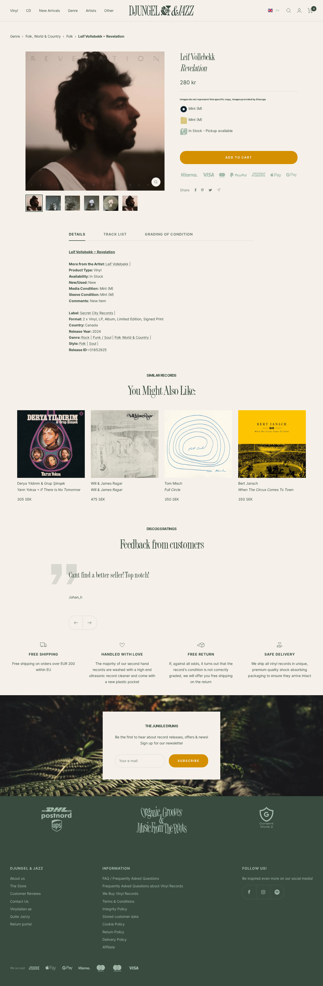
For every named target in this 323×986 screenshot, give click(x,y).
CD (28, 10)
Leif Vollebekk (116, 264)
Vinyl (14, 10)
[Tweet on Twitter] (210, 190)
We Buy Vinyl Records (120, 893)
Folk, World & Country (43, 36)
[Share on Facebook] (196, 190)
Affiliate (108, 947)
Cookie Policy (113, 924)
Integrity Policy (114, 909)
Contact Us (19, 901)
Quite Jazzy (20, 916)
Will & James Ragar (106, 486)
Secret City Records (96, 313)
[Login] (299, 10)
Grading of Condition (169, 234)
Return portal (21, 924)
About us (17, 878)
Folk (69, 36)
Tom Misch (173, 486)
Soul (92, 343)
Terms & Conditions (118, 901)
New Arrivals (49, 10)
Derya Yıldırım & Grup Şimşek (48, 486)
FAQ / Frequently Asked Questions (130, 878)
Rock (85, 337)
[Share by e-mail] (218, 190)
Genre (73, 10)
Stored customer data (120, 916)
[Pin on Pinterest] (202, 190)
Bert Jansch (265, 486)
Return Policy (113, 932)
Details (77, 234)
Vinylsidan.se (21, 909)
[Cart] (310, 10)
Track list (115, 234)
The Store (18, 886)
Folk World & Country (132, 337)
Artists (91, 10)
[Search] (288, 10)
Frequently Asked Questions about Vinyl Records (142, 886)
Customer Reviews (25, 893)
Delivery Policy (114, 939)
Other (109, 10)
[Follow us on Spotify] (277, 892)
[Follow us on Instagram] (263, 892)
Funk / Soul (102, 337)
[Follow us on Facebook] (249, 892)
